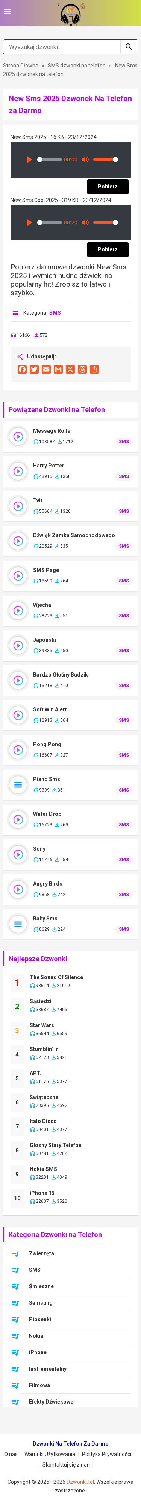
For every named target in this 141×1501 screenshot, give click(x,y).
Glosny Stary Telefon (56, 1145)
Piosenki (40, 1319)
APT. (35, 1073)
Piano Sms (46, 779)
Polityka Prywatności (106, 1454)
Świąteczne (44, 1097)
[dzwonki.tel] (70, 13)
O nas (11, 1454)
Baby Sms (45, 919)
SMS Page (46, 570)
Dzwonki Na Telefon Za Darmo (71, 1444)
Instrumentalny (48, 1369)
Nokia (36, 1336)
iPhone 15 (42, 1193)
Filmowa (39, 1385)
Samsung (41, 1303)
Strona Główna (20, 66)
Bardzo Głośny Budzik (60, 675)
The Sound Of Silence (56, 977)
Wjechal (43, 605)
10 (17, 1198)
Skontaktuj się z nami (67, 1465)
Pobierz (108, 187)
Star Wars (42, 1025)
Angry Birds (47, 884)
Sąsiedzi (41, 1001)
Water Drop (47, 814)
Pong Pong (47, 744)
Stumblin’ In (44, 1049)
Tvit (37, 500)
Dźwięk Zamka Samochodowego (74, 535)
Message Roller (53, 431)
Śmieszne (41, 1286)
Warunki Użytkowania (49, 1454)
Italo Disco (43, 1121)
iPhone (38, 1352)
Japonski (44, 640)
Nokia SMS (43, 1169)
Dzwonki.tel (80, 1482)
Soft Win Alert (50, 709)
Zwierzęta (41, 1253)
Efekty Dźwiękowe (51, 1402)
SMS (55, 313)
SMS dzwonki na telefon (77, 66)
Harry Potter (48, 466)
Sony (39, 849)
